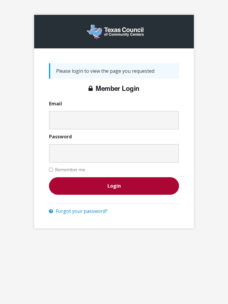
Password (60, 136)
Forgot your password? (81, 211)
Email (55, 103)
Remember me (70, 169)
